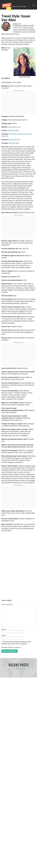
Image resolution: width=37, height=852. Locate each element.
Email (3, 635)
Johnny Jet (17, 24)
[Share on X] (2, 424)
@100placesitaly (13, 130)
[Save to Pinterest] (2, 428)
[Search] (29, 5)
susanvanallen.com (14, 127)
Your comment (7, 604)
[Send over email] (2, 432)
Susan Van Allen (14, 140)
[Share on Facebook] (2, 419)
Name (4, 629)
